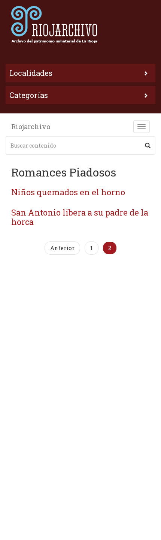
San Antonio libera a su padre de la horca (79, 217)
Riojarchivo (30, 126)
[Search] (147, 145)
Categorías (28, 95)
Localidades (30, 73)
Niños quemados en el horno (68, 192)
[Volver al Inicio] (80, 24)
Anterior (62, 248)
